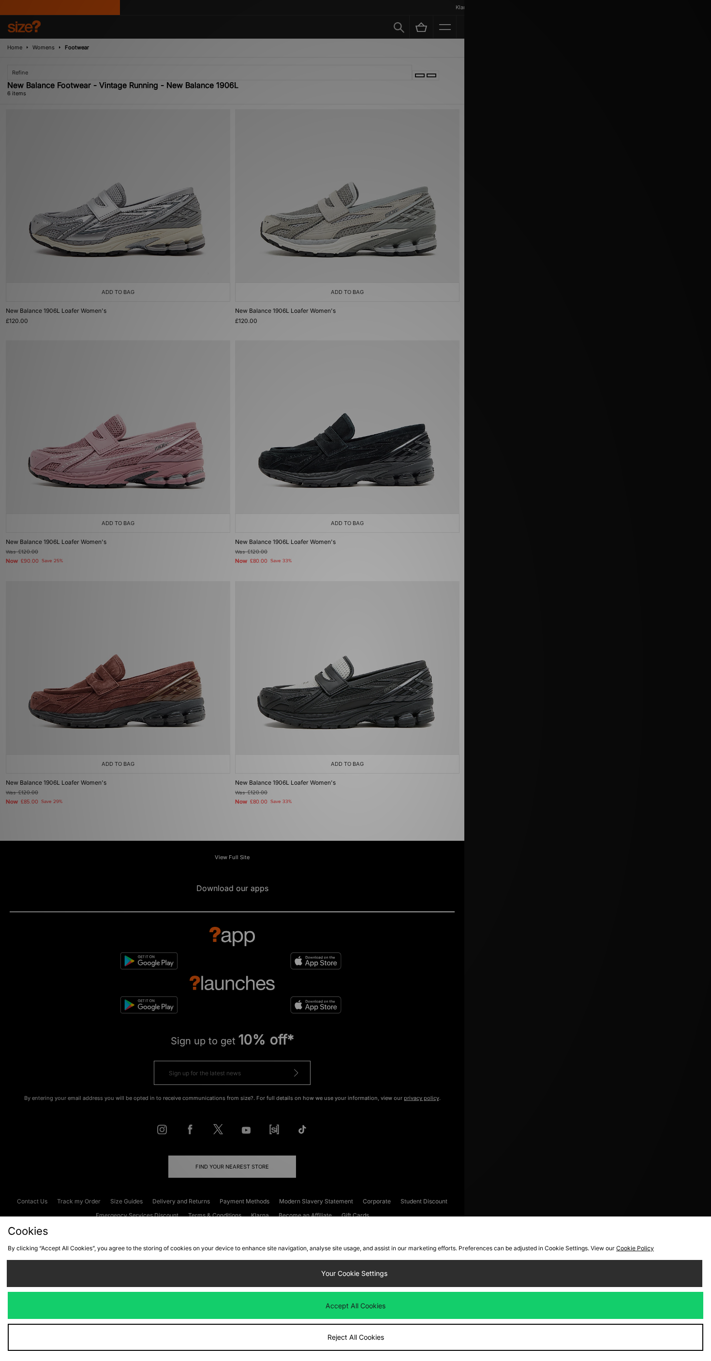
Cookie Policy (635, 1248)
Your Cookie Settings (354, 1273)
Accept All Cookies (355, 1306)
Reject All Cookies (355, 1337)
